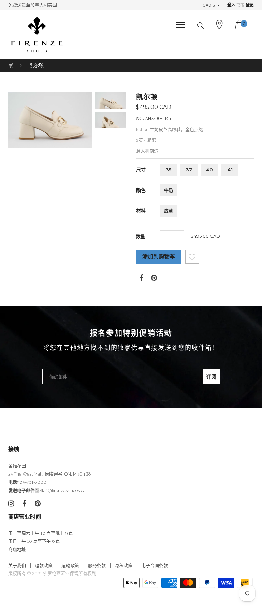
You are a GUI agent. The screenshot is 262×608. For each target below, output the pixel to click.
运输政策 (70, 565)
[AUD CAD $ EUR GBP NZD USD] (211, 5)
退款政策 (44, 565)
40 (209, 169)
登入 (231, 5)
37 (189, 169)
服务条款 (97, 565)
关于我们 (17, 565)
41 (230, 169)
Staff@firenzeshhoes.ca (62, 490)
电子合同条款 (154, 565)
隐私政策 (123, 565)
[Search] (200, 25)
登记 (250, 5)
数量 (140, 236)
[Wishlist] (192, 258)
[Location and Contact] (219, 24)
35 (169, 169)
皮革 (168, 210)
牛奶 (168, 190)
